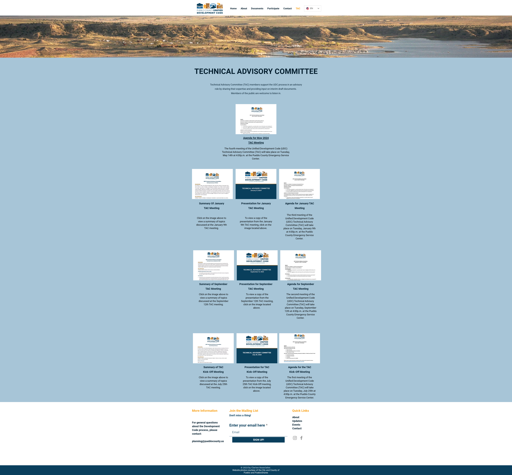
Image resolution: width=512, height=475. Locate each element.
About (295, 417)
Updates (297, 421)
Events (296, 424)
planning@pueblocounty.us (208, 441)
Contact (297, 428)
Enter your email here (247, 425)
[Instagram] (294, 438)
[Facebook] (301, 438)
